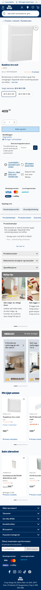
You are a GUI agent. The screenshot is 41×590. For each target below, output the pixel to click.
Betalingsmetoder (12, 188)
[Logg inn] (22, 7)
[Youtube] (19, 571)
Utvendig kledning (30, 209)
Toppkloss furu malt (11, 417)
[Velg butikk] (27, 7)
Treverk (8, 21)
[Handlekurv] (38, 7)
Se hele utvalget (31, 334)
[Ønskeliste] (33, 7)
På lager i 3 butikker (10, 494)
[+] (14, 122)
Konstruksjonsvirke (11, 209)
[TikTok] (24, 571)
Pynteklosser (26, 21)
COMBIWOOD (7, 473)
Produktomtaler (24, 218)
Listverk (16, 21)
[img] (14, 422)
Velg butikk (7, 137)
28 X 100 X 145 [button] (24, 94)
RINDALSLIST (7, 414)
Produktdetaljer (9, 218)
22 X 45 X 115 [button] (8, 94)
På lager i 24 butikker (13, 139)
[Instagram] (14, 571)
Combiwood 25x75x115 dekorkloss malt (12, 477)
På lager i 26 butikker (10, 439)
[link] (31, 72)
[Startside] (12, 7)
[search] (4, 13)
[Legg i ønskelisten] (36, 28)
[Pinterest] (29, 571)
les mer (15, 82)
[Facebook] (9, 571)
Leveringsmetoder (29, 188)
